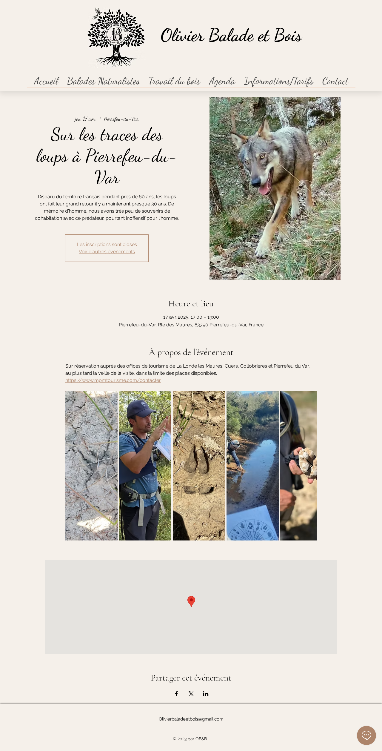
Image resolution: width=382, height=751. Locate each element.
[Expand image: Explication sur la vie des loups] (145, 465)
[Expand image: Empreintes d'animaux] (91, 465)
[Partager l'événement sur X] (191, 693)
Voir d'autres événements (107, 251)
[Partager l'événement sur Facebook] (176, 693)
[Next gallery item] (309, 466)
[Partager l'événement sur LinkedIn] (206, 693)
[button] (103, 82)
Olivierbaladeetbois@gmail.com (191, 719)
